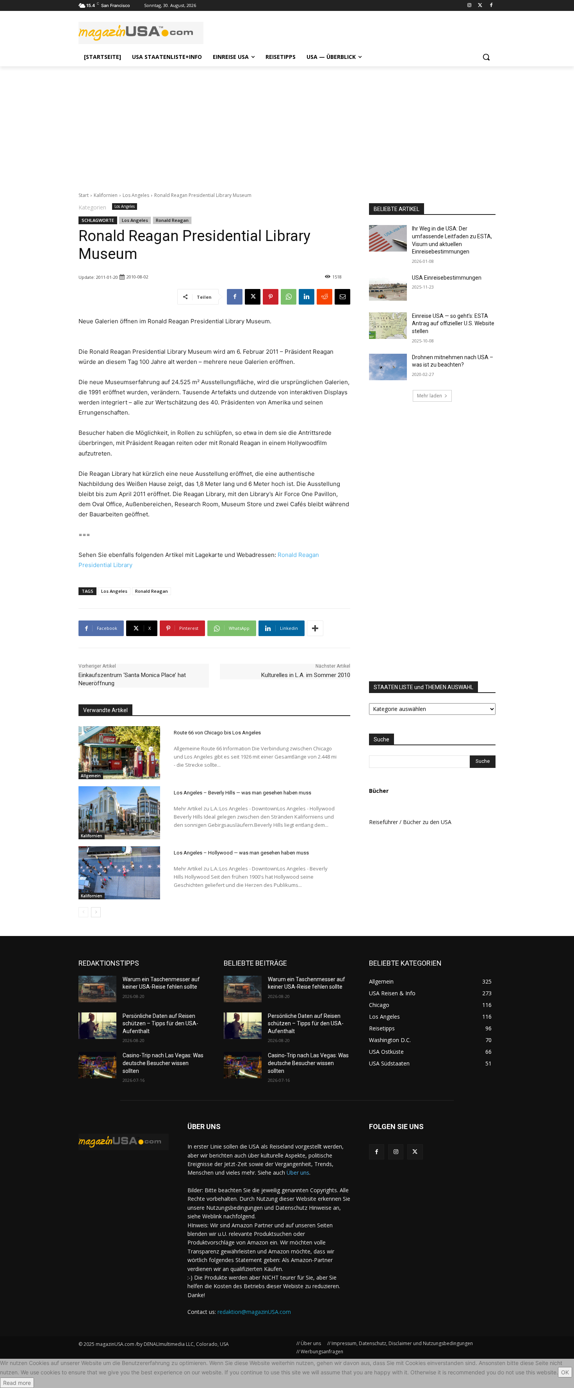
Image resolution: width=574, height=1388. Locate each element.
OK (565, 1372)
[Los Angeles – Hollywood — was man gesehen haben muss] (119, 872)
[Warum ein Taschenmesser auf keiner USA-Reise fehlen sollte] (97, 989)
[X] (252, 297)
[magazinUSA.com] (140, 33)
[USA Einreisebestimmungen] (388, 287)
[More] (315, 628)
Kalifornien (106, 195)
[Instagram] (469, 5)
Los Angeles (136, 195)
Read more (17, 1382)
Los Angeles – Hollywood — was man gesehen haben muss (241, 853)
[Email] (342, 297)
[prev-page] (83, 912)
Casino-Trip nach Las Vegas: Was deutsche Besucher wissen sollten (163, 1063)
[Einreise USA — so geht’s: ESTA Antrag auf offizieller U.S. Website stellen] (388, 325)
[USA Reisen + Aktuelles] (123, 1142)
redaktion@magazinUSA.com (254, 1311)
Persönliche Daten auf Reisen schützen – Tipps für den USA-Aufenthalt (160, 1023)
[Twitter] (480, 5)
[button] (486, 57)
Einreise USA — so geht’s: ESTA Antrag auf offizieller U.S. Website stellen (453, 323)
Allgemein (91, 775)
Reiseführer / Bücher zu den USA (410, 822)
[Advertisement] (287, 124)
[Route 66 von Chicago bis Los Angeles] (119, 752)
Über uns (298, 1172)
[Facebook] (491, 5)
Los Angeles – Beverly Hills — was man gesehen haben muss (242, 793)
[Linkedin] (306, 297)
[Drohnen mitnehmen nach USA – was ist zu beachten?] (388, 367)
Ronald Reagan (172, 220)
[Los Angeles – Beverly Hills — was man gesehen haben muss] (119, 812)
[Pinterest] (270, 297)
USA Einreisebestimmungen (446, 278)
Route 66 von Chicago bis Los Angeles (217, 733)
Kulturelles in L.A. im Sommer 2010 (305, 675)
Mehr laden (429, 395)
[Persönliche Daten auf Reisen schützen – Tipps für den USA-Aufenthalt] (97, 1025)
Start (83, 195)
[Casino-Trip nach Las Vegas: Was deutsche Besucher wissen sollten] (97, 1065)
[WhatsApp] (288, 297)
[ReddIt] (324, 297)
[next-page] (96, 912)
